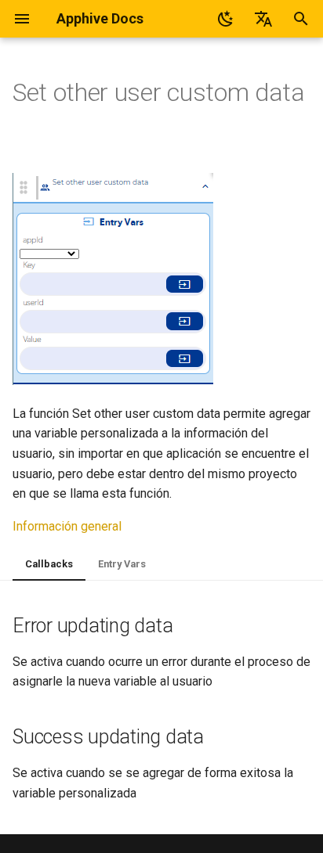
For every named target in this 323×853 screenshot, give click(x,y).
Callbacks (49, 564)
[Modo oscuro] (225, 18)
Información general (67, 526)
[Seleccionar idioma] (263, 18)
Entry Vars (122, 564)
